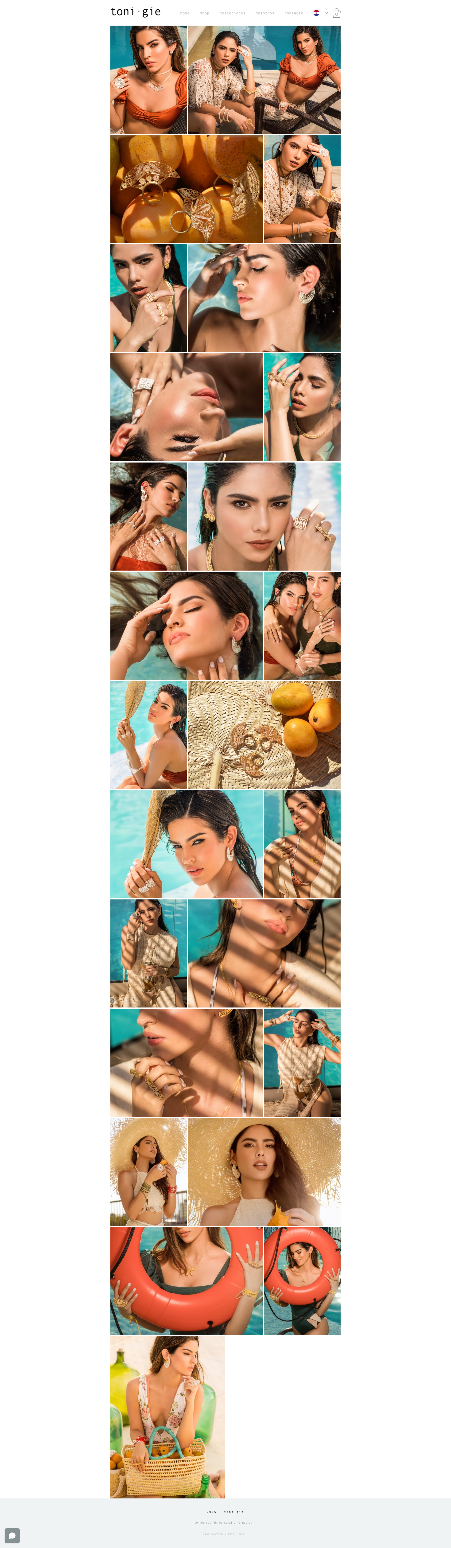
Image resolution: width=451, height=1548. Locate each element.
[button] (337, 13)
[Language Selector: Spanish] (320, 13)
